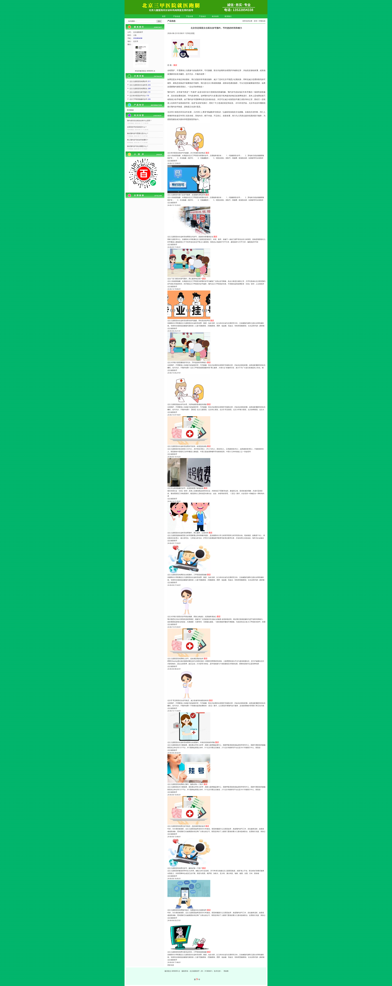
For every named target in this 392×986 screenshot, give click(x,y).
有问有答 (215, 16)
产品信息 (176, 16)
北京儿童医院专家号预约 (138, 92)
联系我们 (228, 16)
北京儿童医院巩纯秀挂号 (138, 81)
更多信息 (170, 965)
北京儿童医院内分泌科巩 (138, 85)
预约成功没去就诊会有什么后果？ (139, 120)
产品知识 (202, 16)
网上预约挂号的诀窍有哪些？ (137, 140)
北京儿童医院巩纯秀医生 (138, 88)
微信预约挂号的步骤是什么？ (137, 146)
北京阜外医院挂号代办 (137, 96)
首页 (164, 16)
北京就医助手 (172, 161)
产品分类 (189, 16)
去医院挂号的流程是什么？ (137, 127)
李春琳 (226, 971)
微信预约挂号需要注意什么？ (137, 133)
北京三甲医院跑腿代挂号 (138, 99)
